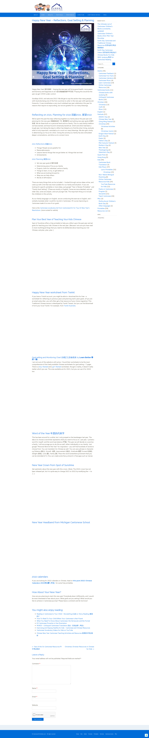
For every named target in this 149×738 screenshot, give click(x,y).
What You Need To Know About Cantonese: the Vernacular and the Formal (63, 621)
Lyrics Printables (107, 169)
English (100, 112)
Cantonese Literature (106, 78)
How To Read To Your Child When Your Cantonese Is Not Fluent (60, 618)
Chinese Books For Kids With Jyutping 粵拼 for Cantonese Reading (105, 57)
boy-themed (43, 367)
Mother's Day (103, 145)
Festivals (59, 15)
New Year (102, 147)
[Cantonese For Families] (48, 6)
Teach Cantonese (105, 196)
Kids (42, 15)
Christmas (102, 104)
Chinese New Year (105, 119)
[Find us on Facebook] (114, 4)
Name (34, 688)
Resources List (102, 211)
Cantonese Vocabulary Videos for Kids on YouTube (55, 630)
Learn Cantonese (105, 83)
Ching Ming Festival (106, 121)
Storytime (102, 194)
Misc (105, 15)
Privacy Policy (101, 217)
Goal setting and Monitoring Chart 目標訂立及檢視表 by (55, 357)
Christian (80, 15)
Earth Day (102, 136)
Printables (70, 15)
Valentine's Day (104, 152)
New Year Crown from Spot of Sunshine (53, 465)
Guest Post (101, 155)
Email (34, 697)
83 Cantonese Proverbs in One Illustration (52, 623)
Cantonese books (94, 15)
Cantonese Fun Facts (106, 76)
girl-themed (56, 367)
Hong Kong (101, 157)
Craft (100, 107)
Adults (50, 15)
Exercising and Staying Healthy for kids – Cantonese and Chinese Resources (63, 628)
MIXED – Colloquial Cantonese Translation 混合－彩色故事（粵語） (61, 625)
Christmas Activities (108, 126)
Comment (36, 663)
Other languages (104, 206)
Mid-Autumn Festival (106, 143)
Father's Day (103, 140)
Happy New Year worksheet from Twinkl (53, 292)
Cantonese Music (105, 80)
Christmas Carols (107, 131)
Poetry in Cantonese (106, 189)
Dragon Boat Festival (106, 133)
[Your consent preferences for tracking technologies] (146, 735)
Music (101, 109)
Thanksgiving (103, 150)
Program (102, 191)
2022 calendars (40, 576)
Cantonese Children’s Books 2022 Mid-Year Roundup (105, 35)
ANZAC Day (103, 117)
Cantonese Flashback (106, 73)
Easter (101, 138)
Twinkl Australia (69, 306)
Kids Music (102, 167)
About (36, 15)
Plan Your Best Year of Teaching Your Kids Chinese (56, 219)
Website (35, 705)
